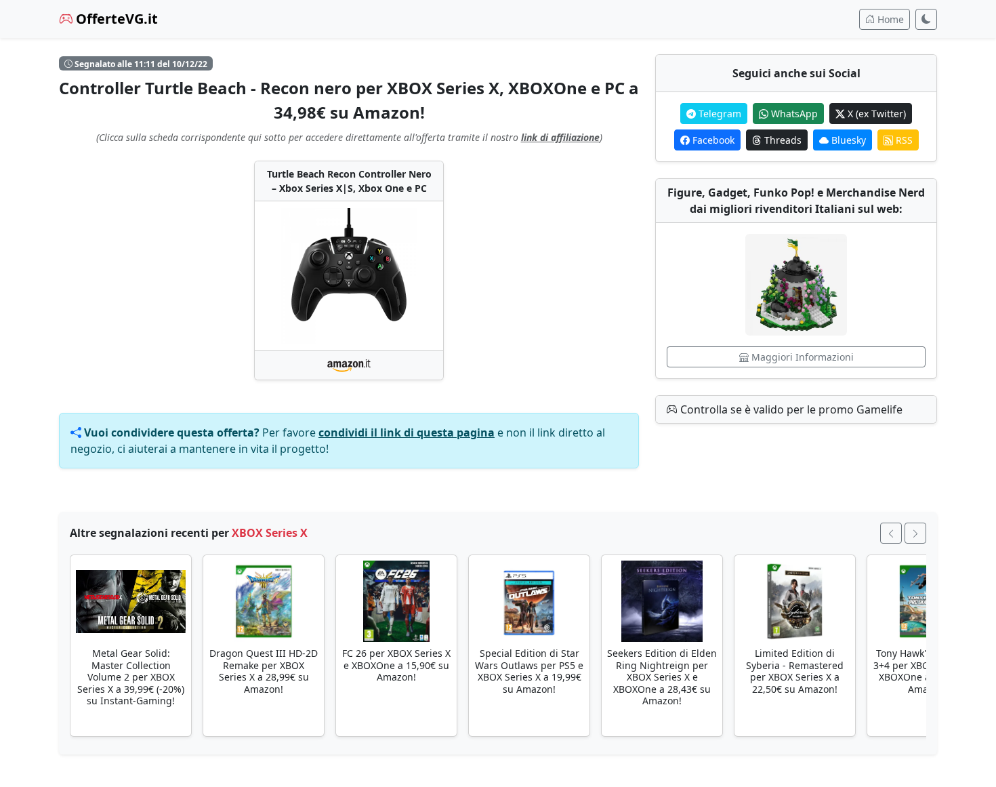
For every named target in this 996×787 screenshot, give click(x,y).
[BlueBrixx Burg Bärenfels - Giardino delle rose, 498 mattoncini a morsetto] (796, 285)
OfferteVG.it (115, 18)
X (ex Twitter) (875, 113)
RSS (903, 140)
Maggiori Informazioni (801, 356)
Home (889, 19)
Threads (782, 140)
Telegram (718, 113)
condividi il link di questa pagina (406, 432)
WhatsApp (793, 113)
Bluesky (847, 140)
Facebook (712, 140)
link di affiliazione (560, 137)
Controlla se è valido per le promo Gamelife (790, 409)
